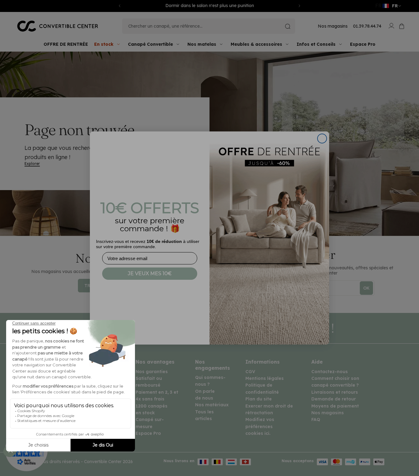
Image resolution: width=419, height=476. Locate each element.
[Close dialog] (322, 138)
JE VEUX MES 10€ (149, 273)
